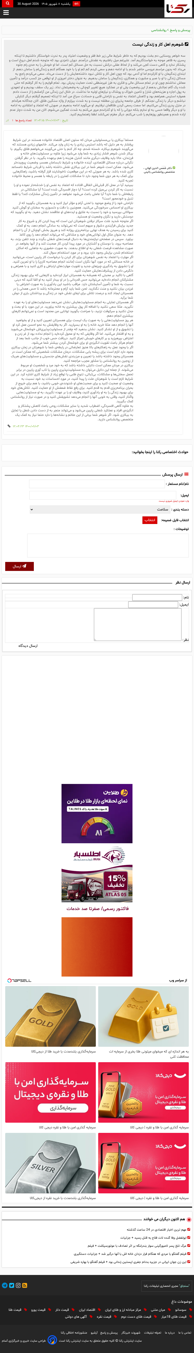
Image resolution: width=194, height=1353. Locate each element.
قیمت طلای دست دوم (136, 1317)
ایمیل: (184, 495)
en (76, 3)
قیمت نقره (104, 1317)
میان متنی (158, 1310)
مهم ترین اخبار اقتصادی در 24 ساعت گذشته (156, 1230)
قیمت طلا (15, 1310)
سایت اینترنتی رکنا (130, 1341)
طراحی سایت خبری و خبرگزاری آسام (24, 1341)
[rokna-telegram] (5, 1286)
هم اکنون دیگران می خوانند (164, 1219)
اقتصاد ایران (87, 1310)
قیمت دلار (62, 1310)
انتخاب (150, 520)
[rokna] (178, 8)
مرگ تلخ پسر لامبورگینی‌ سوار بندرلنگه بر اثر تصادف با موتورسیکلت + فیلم (137, 1246)
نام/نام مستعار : (177, 484)
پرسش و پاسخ (179, 30)
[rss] (24, 1286)
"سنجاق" (184, 1286)
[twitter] (11, 1286)
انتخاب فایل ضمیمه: (175, 520)
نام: (186, 597)
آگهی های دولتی (76, 1317)
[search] (7, 3)
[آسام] (52, 1340)
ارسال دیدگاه (28, 646)
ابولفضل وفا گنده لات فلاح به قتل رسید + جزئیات (153, 1238)
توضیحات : (181, 529)
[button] (6, 13)
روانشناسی (158, 30)
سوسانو (181, 1310)
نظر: (185, 640)
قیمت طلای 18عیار (174, 1317)
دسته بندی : (179, 509)
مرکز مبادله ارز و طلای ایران (123, 1310)
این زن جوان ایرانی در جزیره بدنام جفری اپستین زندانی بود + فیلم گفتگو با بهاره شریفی (128, 1262)
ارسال (17, 566)
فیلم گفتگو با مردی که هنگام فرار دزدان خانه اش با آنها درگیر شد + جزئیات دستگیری (130, 1254)
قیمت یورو (38, 1310)
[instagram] (17, 1286)
